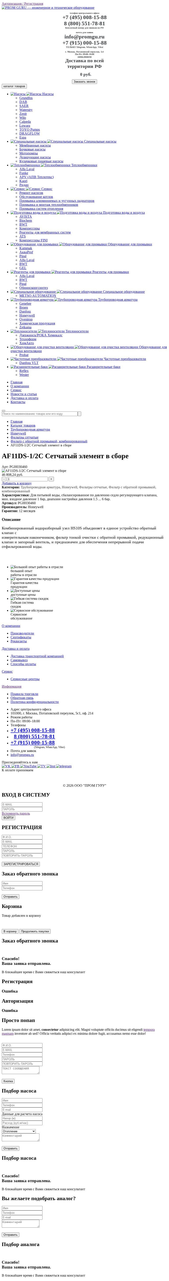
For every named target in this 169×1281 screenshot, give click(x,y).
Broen (23, 307)
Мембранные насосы (35, 145)
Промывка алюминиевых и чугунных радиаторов (56, 201)
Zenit (23, 114)
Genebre (25, 303)
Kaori (23, 181)
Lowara (24, 125)
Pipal (22, 256)
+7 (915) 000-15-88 (84, 43)
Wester (24, 375)
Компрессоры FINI (33, 240)
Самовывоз (19, 660)
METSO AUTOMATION (37, 295)
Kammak (25, 248)
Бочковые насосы (32, 149)
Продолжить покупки (35, 931)
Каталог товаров (23, 425)
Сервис (16, 390)
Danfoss (25, 311)
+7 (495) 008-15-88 (84, 17)
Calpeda (25, 121)
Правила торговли (24, 694)
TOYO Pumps (29, 129)
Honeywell (27, 315)
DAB (23, 102)
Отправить (11, 896)
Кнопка (8, 1081)
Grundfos (26, 98)
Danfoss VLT (29, 363)
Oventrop (26, 319)
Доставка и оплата (24, 398)
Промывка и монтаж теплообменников (48, 205)
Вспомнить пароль (16, 813)
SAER (24, 106)
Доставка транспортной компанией (37, 656)
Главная (16, 382)
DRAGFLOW (29, 133)
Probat (23, 355)
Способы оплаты (23, 664)
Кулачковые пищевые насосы (41, 161)
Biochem (25, 220)
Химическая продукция (37, 323)
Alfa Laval (26, 169)
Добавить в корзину (17, 483)
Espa (22, 137)
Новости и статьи (24, 394)
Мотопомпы (28, 153)
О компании (20, 386)
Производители (22, 633)
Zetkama (25, 327)
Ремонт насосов (31, 193)
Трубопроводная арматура (30, 429)
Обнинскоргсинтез (33, 288)
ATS (22, 236)
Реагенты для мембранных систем (45, 232)
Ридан (24, 185)
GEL (22, 268)
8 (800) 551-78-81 (84, 23)
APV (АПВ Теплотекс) (36, 177)
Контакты (18, 402)
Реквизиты (19, 641)
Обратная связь (22, 698)
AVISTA (25, 216)
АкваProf (26, 252)
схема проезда (85, 56)
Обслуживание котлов (36, 197)
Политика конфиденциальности (35, 702)
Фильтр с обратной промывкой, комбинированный (49, 441)
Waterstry (26, 110)
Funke (23, 173)
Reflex (24, 371)
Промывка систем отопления (41, 208)
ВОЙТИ (8, 817)
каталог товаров (14, 86)
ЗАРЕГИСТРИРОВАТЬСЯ (21, 864)
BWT (23, 224)
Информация (11, 686)
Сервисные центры (25, 679)
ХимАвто (26, 343)
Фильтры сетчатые (25, 437)
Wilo (22, 118)
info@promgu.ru (84, 37)
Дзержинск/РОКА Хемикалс (40, 335)
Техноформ (27, 339)
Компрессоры (29, 228)
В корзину (10, 931)
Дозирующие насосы (35, 157)
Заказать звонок (84, 81)
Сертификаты (21, 637)
